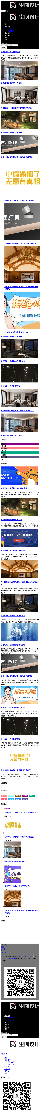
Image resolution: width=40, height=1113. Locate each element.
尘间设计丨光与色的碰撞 (10, 52)
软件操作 (18, 799)
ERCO (3, 954)
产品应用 (3, 795)
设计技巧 (7, 33)
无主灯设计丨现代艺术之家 (11, 133)
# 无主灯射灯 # (33, 929)
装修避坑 (32, 795)
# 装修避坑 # (22, 929)
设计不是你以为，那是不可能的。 (17, 886)
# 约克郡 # (21, 936)
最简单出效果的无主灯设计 (11, 83)
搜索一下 (3, 47)
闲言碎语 (7, 35)
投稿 (5, 40)
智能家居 (18, 795)
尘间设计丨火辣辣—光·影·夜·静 (13, 361)
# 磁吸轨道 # (13, 933)
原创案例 (11, 28)
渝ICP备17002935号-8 (26, 956)
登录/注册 (4, 43)
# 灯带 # (21, 933)
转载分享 (11, 31)
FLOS (2, 951)
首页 (5, 24)
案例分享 (7, 26)
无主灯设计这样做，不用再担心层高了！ (20, 200)
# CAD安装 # (30, 936)
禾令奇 (3, 949)
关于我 (6, 37)
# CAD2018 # (5, 940)
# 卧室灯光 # (4, 929)
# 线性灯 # (14, 929)
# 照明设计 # (25, 925)
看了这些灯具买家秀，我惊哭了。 (14, 550)
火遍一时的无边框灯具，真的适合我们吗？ (17, 157)
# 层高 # (3, 936)
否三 (2, 947)
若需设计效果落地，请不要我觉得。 (15, 488)
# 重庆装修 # (15, 925)
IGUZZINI (4, 952)
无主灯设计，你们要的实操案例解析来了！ (17, 108)
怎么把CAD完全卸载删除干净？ (17, 332)
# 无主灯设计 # (5, 925)
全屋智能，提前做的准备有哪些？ (14, 645)
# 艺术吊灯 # (30, 933)
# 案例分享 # (12, 936)
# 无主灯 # (4, 933)
